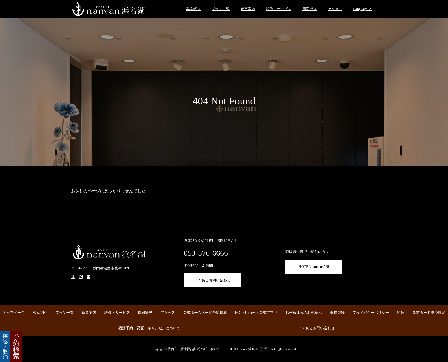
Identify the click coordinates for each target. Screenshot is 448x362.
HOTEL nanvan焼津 (314, 267)
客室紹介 (193, 9)
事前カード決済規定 (428, 313)
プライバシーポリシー (371, 313)
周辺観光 (309, 9)
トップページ (14, 313)
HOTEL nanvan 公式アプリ (256, 313)
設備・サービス (278, 9)
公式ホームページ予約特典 (205, 313)
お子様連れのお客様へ (303, 313)
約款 (400, 313)
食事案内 (248, 9)
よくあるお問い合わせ (212, 280)
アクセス (335, 9)
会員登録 (337, 313)
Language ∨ (362, 9)
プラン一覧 (221, 9)
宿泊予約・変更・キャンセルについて (149, 328)
